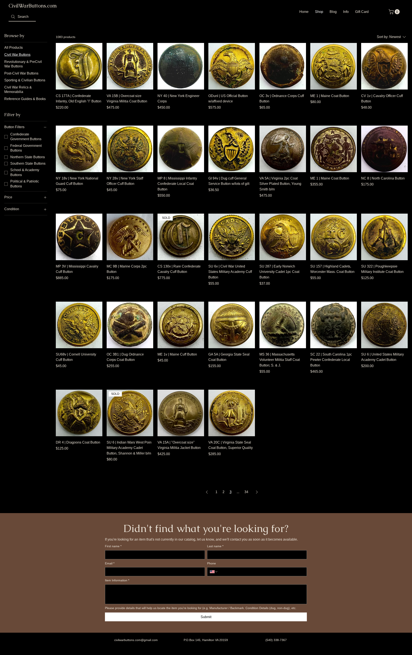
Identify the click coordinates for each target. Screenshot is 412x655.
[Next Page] (256, 492)
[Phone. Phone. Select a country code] (214, 571)
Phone (211, 563)
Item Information (117, 580)
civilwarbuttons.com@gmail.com (136, 640)
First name (113, 546)
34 (246, 492)
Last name (215, 546)
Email (109, 563)
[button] (395, 11)
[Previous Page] (206, 492)
